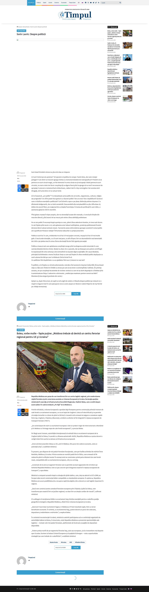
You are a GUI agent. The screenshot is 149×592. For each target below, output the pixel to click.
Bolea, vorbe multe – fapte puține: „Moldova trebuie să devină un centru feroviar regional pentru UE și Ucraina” (114, 34)
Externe (56, 2)
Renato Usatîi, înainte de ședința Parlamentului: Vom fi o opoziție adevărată (114, 79)
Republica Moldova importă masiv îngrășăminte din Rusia (113, 71)
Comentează (60, 318)
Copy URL (76, 293)
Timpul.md (31, 304)
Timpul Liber (72, 2)
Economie (63, 2)
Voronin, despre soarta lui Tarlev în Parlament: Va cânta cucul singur (114, 98)
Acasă (20, 27)
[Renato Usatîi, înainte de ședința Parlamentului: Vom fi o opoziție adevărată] (127, 80)
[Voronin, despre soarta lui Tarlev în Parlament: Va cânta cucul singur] (127, 98)
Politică (39, 2)
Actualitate (31, 2)
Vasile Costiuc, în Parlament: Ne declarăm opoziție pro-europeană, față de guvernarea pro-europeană (114, 46)
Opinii (44, 2)
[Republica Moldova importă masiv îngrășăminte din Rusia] (127, 71)
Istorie (50, 2)
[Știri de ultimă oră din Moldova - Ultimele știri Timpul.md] (74, 14)
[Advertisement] (120, 132)
